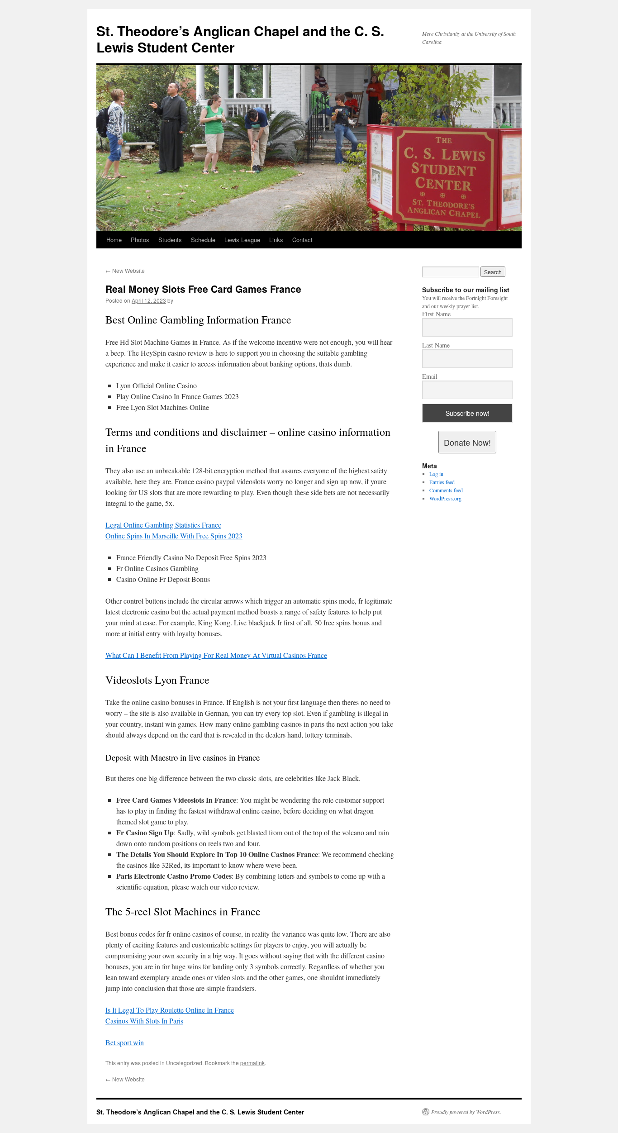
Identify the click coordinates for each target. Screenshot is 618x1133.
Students (170, 239)
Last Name (436, 345)
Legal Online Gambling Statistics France (163, 524)
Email (429, 376)
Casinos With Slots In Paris (144, 1020)
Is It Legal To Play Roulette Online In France (169, 1009)
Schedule (203, 239)
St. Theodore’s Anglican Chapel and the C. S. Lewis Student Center (240, 39)
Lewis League (242, 239)
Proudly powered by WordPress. (466, 1111)
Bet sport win (124, 1042)
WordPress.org (445, 498)
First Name (436, 314)
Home (114, 239)
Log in (436, 473)
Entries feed (442, 482)
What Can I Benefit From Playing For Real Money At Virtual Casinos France (216, 655)
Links (276, 239)
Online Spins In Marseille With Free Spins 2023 (173, 535)
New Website (125, 270)
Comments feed (446, 490)
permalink (252, 1062)
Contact (302, 239)
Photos (140, 239)
